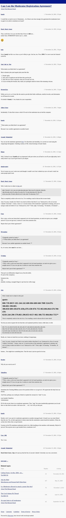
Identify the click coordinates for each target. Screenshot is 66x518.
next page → (4, 461)
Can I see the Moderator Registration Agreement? (26, 6)
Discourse (10, 515)
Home (2, 511)
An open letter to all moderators (11, 500)
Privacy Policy (36, 511)
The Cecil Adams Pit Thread (10, 493)
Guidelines (16, 511)
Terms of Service (25, 511)
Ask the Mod (5, 480)
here (22, 141)
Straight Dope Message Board (9, 1)
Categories (9, 511)
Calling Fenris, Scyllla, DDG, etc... (12, 473)
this (18, 186)
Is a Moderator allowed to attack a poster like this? (17, 486)
